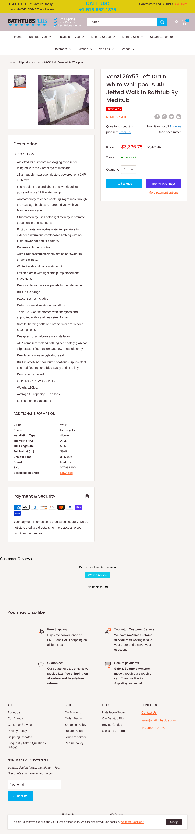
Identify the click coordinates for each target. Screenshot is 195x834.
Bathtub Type (38, 36)
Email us (125, 132)
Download (66, 472)
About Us (14, 712)
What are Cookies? (132, 821)
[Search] (162, 22)
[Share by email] (178, 116)
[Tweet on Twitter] (171, 116)
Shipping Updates (20, 737)
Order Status (73, 718)
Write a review (97, 575)
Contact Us (149, 712)
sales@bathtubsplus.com (158, 720)
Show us (175, 126)
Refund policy (74, 743)
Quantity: (112, 169)
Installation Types (114, 712)
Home (18, 36)
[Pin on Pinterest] (164, 116)
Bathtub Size (130, 36)
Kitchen (83, 49)
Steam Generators (162, 36)
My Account (72, 712)
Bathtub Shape (101, 36)
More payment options (163, 192)
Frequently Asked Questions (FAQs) (27, 745)
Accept (173, 822)
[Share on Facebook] (157, 116)
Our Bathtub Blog (113, 718)
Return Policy (74, 730)
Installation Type (69, 36)
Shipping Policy (75, 724)
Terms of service (76, 737)
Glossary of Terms (114, 730)
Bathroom (60, 49)
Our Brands (15, 718)
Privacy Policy (17, 730)
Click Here (180, 4)
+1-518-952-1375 (153, 728)
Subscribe (20, 796)
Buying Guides (112, 724)
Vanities (104, 49)
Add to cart (124, 183)
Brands (125, 49)
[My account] (176, 22)
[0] (184, 22)
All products (26, 62)
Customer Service (20, 724)
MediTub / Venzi (117, 116)
